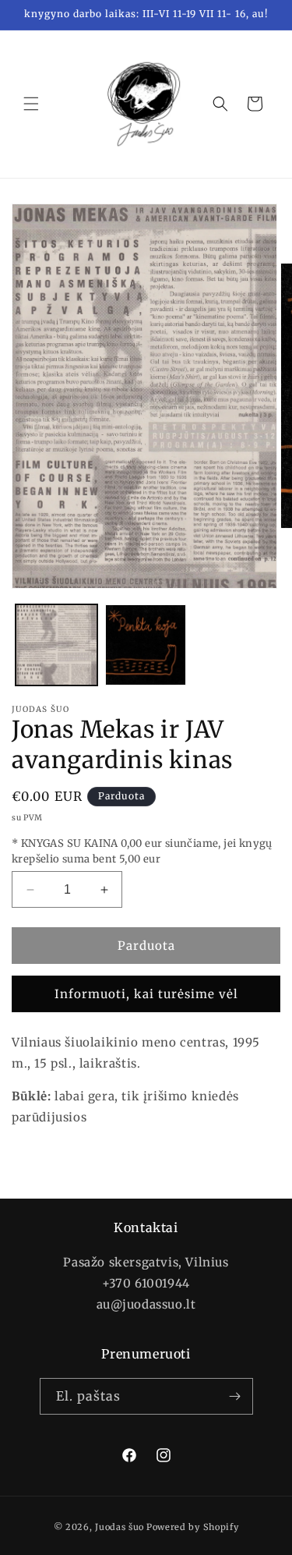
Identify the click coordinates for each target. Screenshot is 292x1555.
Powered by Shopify (192, 1526)
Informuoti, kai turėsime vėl (146, 993)
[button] (31, 104)
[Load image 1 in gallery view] (56, 645)
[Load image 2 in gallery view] (146, 645)
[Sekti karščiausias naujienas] (235, 1396)
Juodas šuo (119, 1526)
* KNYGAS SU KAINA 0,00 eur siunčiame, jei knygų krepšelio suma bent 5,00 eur (142, 851)
